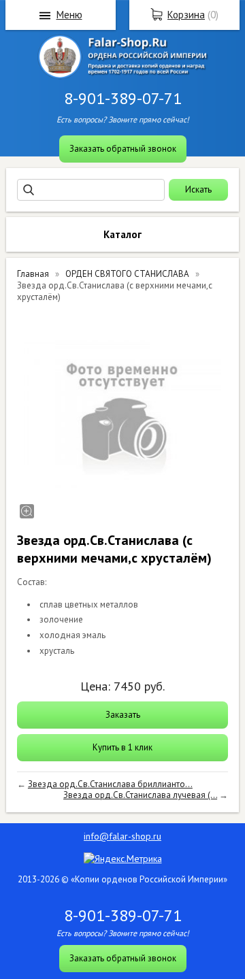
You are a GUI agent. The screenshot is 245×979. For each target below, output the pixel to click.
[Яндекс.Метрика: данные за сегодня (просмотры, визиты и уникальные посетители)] (123, 858)
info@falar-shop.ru (122, 836)
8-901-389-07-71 (123, 98)
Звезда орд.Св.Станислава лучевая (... (140, 795)
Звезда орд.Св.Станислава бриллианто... (110, 784)
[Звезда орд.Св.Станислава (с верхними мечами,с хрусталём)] (122, 415)
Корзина (186, 14)
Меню (69, 14)
